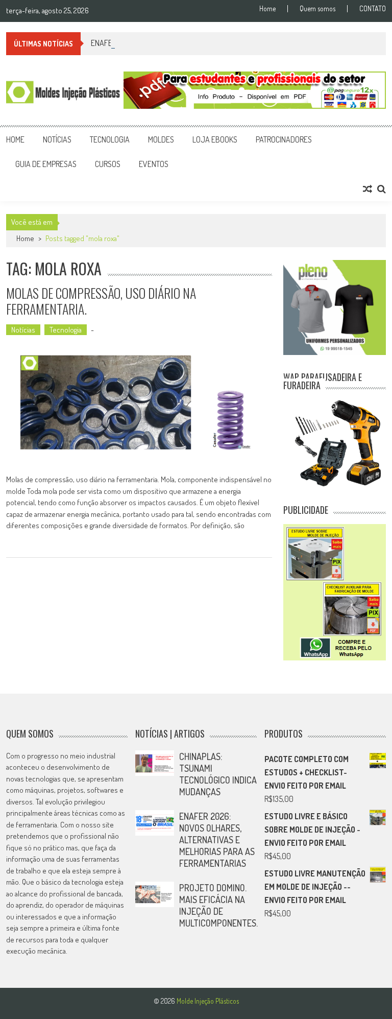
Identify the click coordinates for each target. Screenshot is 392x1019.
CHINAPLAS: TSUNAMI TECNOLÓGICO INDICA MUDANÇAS (218, 774)
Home (267, 8)
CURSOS (107, 164)
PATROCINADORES (284, 139)
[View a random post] (367, 189)
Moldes (161, 139)
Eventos (153, 164)
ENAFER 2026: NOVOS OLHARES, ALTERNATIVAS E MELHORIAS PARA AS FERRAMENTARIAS (217, 840)
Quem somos (317, 8)
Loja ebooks (214, 139)
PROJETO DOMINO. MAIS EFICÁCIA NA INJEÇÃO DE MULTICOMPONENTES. (218, 905)
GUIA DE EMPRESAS (46, 164)
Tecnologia (110, 139)
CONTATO (372, 8)
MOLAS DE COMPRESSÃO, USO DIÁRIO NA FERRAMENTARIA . (101, 301)
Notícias (57, 139)
